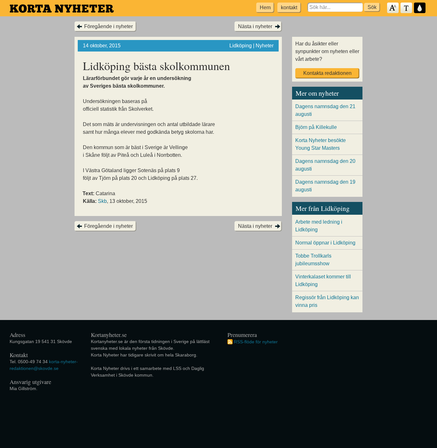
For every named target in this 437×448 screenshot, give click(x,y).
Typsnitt (407, 8)
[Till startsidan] (62, 8)
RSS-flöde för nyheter (256, 341)
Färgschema (420, 8)
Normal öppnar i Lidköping (325, 242)
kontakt (289, 7)
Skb (102, 201)
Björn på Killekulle (316, 127)
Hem (265, 7)
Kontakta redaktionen (327, 73)
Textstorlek (393, 8)
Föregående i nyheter (108, 26)
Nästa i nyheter (255, 26)
